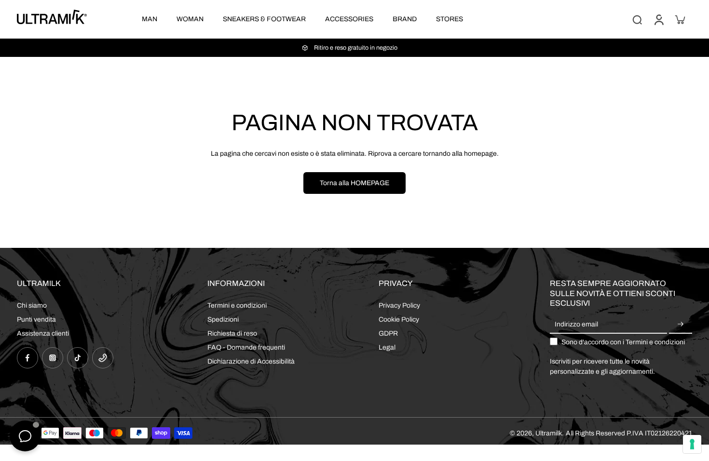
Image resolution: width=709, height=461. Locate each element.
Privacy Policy (399, 305)
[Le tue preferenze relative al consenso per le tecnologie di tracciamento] (692, 444)
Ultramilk (548, 433)
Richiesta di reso (232, 333)
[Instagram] (52, 357)
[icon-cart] (679, 19)
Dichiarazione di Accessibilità (251, 361)
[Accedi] (658, 19)
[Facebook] (27, 357)
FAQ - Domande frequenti (246, 347)
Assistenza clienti (43, 333)
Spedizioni (223, 319)
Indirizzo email (576, 324)
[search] (637, 19)
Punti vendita (36, 319)
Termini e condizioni (237, 305)
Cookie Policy (399, 319)
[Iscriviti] (680, 325)
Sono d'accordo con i (623, 342)
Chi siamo (32, 305)
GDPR (388, 333)
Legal (387, 347)
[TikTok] (77, 357)
